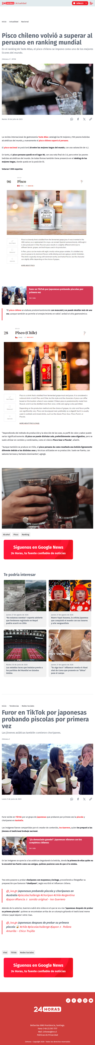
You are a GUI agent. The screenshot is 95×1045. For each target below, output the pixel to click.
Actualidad (13, 21)
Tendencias (14, 705)
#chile (57, 895)
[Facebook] (78, 119)
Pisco (15, 534)
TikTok (13, 952)
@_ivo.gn (11, 891)
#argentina (67, 895)
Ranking (25, 534)
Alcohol (6, 534)
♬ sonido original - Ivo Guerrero (45, 899)
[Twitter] (84, 119)
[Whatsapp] (71, 119)
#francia (20, 899)
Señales (79, 3)
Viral (5, 952)
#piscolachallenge (29, 895)
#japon (10, 899)
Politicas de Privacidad (47, 1034)
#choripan (46, 895)
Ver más (32, 298)
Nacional (25, 21)
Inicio (4, 21)
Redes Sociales (28, 705)
